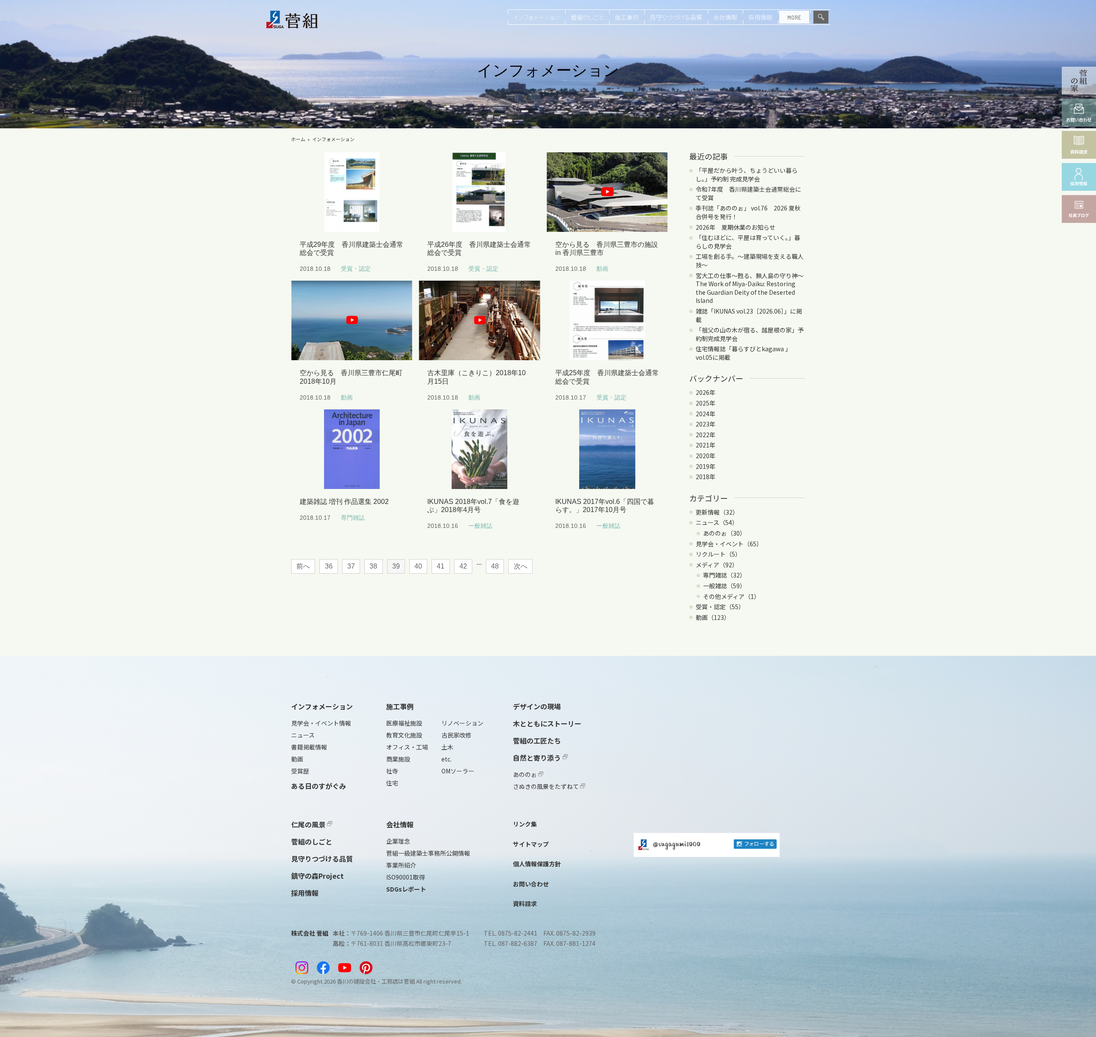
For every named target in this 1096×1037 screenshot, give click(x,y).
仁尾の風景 (309, 824)
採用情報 (760, 17)
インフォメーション (536, 17)
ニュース (303, 735)
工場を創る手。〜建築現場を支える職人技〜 (750, 260)
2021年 (705, 445)
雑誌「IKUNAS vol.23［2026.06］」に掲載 (749, 315)
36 (329, 566)
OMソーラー (457, 771)
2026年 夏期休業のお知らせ (735, 227)
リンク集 (525, 824)
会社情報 (725, 17)
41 (440, 566)
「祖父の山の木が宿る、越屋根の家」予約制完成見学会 (750, 334)
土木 (447, 747)
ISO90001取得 (405, 877)
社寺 (392, 771)
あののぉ (525, 774)
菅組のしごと (587, 17)
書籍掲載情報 (309, 747)
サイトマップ (531, 844)
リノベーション (462, 723)
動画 (297, 759)
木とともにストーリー (547, 723)
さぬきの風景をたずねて (546, 786)
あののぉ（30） (724, 533)
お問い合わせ (531, 884)
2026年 (705, 392)
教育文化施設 (404, 735)
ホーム (298, 139)
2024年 (705, 413)
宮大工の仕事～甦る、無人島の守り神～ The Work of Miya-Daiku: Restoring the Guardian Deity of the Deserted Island (753, 288)
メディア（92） (717, 564)
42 (463, 566)
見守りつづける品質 (676, 17)
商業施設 (398, 759)
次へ (520, 566)
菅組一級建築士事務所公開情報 (428, 853)
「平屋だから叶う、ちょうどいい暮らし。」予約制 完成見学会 (747, 174)
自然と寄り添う (538, 758)
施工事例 (627, 17)
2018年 (705, 476)
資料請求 (525, 903)
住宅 (392, 783)
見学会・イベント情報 (321, 723)
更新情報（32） (717, 512)
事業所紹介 (401, 865)
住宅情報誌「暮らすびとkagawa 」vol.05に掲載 (743, 352)
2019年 (705, 466)
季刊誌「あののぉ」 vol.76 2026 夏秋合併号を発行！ (748, 212)
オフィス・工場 (407, 747)
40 (418, 566)
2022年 (705, 434)
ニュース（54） (717, 522)
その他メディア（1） (731, 596)
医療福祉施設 (404, 723)
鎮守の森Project (317, 876)
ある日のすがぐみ (318, 786)
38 (373, 566)
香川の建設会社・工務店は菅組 (376, 981)
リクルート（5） (718, 554)
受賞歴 (300, 771)
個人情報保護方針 (537, 863)
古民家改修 (456, 735)
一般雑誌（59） (724, 585)
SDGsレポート (406, 889)
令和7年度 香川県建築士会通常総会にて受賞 (748, 193)
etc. (446, 759)
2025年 (705, 403)
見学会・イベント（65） (729, 543)
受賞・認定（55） (720, 606)
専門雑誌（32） (724, 575)
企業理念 (398, 841)
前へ (303, 566)
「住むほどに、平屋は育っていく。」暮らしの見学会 (748, 241)
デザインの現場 (537, 706)
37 (351, 566)
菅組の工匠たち (537, 740)
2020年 (705, 455)
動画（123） (713, 617)
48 (495, 566)
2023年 (705, 424)
